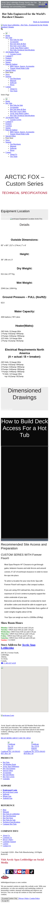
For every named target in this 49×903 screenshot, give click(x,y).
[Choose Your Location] (7, 33)
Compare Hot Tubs (10, 824)
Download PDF (6, 217)
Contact (8, 87)
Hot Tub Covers (8, 777)
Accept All (5, 901)
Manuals (13, 81)
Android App (7, 798)
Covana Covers (15, 54)
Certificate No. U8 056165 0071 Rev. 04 (10, 752)
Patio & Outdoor (11, 64)
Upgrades (6, 779)
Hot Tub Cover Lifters (18, 46)
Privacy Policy (8, 840)
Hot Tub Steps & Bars (18, 44)
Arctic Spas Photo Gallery (19, 48)
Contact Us (7, 846)
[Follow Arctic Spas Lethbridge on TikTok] (31, 873)
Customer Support (9, 842)
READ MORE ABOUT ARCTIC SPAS (16, 738)
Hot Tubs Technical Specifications (22, 50)
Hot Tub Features (9, 768)
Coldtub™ (9, 56)
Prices (12, 85)
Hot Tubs (8, 38)
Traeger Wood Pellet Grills (19, 68)
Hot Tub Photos (8, 775)
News (7, 74)
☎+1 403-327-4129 (8, 663)
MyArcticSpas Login (10, 792)
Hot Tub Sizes (8, 818)
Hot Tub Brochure (9, 816)
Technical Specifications (11, 822)
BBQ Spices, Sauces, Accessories (22, 66)
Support (8, 76)
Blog (4, 810)
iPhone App (7, 796)
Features (8, 58)
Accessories (14, 42)
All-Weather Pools (12, 52)
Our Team (13, 91)
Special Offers (10, 70)
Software (13, 83)
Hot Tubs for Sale (16, 40)
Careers (5, 844)
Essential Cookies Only (9, 898)
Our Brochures (15, 79)
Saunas (8, 62)
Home (7, 36)
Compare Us (7, 838)
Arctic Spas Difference (11, 766)
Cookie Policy (35, 898)
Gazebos (8, 60)
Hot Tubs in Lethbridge (11, 814)
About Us (13, 89)
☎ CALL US (43, 5)
